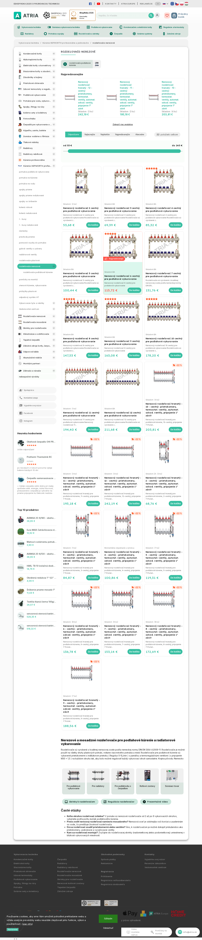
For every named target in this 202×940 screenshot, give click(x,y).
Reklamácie (146, 4)
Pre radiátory (98, 786)
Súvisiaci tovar (172, 786)
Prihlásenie (106, 876)
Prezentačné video (155, 802)
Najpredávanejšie (122, 134)
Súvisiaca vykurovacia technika (63, 27)
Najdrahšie (105, 134)
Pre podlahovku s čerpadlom (123, 787)
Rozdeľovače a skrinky (86, 33)
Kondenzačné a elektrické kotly (135, 27)
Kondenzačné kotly (23, 859)
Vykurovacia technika (29, 27)
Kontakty (110, 4)
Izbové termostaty (23, 875)
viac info (27, 924)
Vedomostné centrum (155, 867)
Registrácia (107, 871)
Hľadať (151, 15)
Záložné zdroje (171, 33)
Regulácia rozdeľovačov (118, 802)
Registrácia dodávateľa (113, 884)
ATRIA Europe (128, 4)
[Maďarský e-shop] (186, 3)
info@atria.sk (188, 932)
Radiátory (27, 33)
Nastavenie (12, 929)
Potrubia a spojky (54, 33)
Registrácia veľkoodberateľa (116, 880)
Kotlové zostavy (147, 786)
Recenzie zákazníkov (155, 863)
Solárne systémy (142, 33)
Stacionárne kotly (22, 867)
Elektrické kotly (22, 863)
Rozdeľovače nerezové (69, 871)
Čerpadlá (115, 33)
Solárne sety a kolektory (26, 891)
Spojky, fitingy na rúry (25, 883)
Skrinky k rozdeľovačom (79, 802)
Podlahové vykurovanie (99, 27)
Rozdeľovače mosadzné (69, 875)
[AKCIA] (122, 246)
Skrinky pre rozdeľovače (70, 879)
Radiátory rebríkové (67, 867)
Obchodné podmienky (113, 854)
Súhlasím (108, 918)
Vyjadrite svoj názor (155, 859)
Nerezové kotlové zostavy (70, 883)
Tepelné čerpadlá (66, 887)
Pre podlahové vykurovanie (73, 787)
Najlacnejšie (90, 134)
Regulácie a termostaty (171, 27)
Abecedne (139, 134)
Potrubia (18, 887)
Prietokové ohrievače (25, 871)
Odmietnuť (108, 928)
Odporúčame (73, 134)
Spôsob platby (108, 859)
